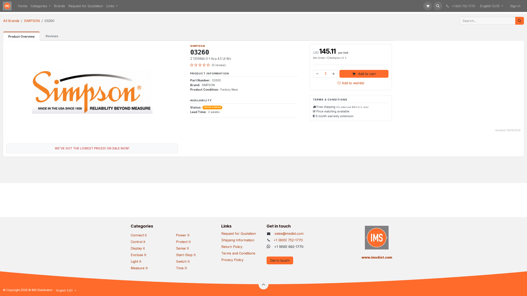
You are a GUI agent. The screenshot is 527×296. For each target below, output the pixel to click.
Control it (138, 242)
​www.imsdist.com (377, 257)
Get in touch (279, 260)
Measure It (139, 268)
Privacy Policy (232, 260)
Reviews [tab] (52, 36)
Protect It (183, 242)
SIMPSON (32, 21)
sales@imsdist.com (288, 233)
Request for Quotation (238, 233)
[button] (438, 6)
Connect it (139, 235)
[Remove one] (317, 73)
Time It (181, 268)
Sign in (515, 6)
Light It (136, 261)
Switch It (183, 261)
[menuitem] (22, 6)
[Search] (519, 21)
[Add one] (334, 73)
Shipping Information (237, 240)
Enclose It (138, 255)
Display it (138, 248)
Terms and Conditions (238, 253)
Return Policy (232, 247)
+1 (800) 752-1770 (288, 240)
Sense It (182, 248)
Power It (182, 235)
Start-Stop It (186, 255)
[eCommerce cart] (427, 6)
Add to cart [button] (366, 74)
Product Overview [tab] (21, 36)
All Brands (11, 21)
